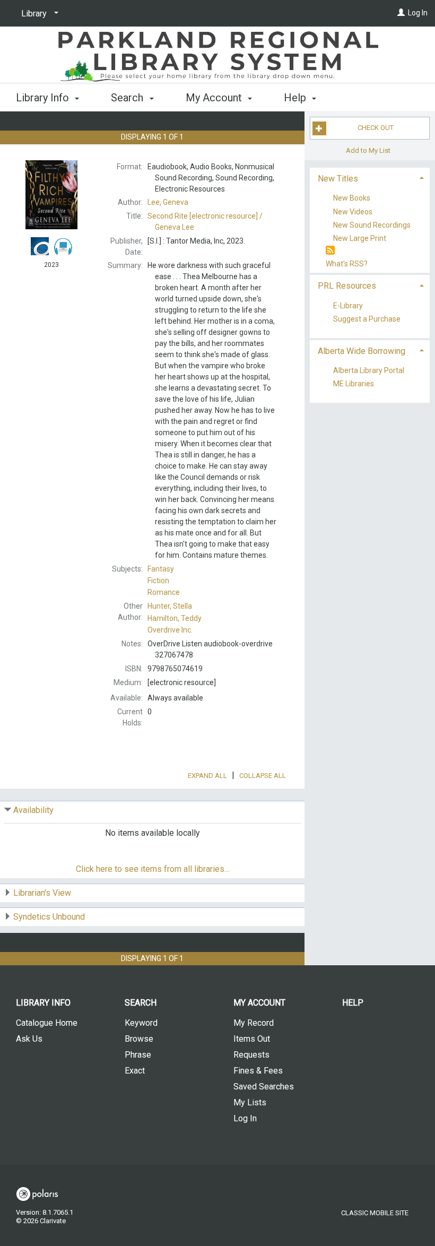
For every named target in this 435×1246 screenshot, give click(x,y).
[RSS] (330, 250)
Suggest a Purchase (367, 319)
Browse (139, 1039)
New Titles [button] (338, 179)
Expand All (207, 776)
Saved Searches (263, 1086)
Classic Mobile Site (374, 1213)
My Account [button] (215, 97)
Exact (135, 1071)
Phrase (138, 1055)
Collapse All (262, 776)
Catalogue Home (46, 1023)
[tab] (370, 177)
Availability (33, 810)
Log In (418, 12)
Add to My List (368, 150)
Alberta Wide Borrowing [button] (361, 351)
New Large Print (359, 238)
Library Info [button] (44, 97)
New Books (351, 198)
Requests (251, 1055)
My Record (253, 1023)
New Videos (352, 211)
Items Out (251, 1039)
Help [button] (296, 97)
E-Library (348, 305)
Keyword (141, 1023)
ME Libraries (353, 384)
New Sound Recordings (372, 225)
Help (352, 1003)
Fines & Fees (258, 1071)
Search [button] (128, 97)
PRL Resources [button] (347, 286)
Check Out (376, 128)
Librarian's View (42, 893)
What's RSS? (347, 263)
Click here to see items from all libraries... (152, 869)
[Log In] (401, 12)
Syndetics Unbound (49, 917)
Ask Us (29, 1039)
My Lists (249, 1102)
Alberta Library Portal (368, 371)
